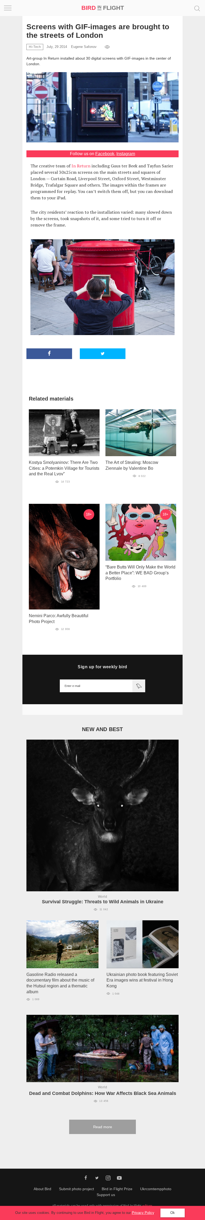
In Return (81, 166)
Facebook (104, 153)
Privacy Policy (143, 1213)
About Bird (42, 1189)
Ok (172, 1213)
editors (147, 1205)
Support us (106, 1195)
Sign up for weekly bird (102, 667)
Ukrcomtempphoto (155, 1189)
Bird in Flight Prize (117, 1189)
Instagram (125, 153)
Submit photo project (76, 1189)
